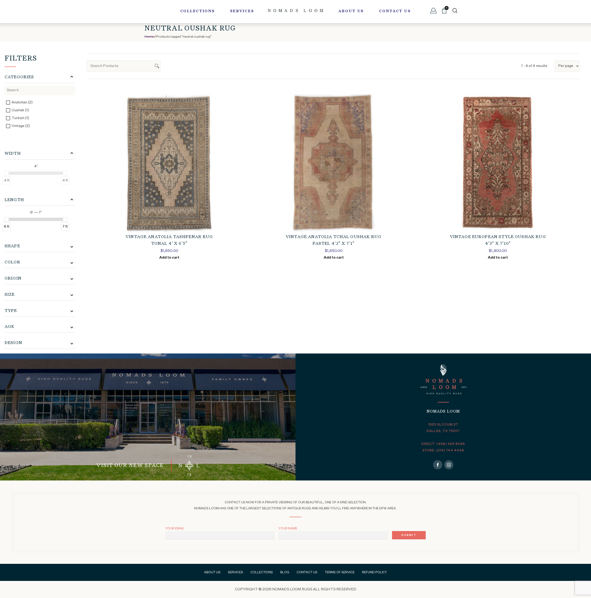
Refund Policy (374, 572)
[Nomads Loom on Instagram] (448, 464)
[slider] (6, 173)
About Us (351, 11)
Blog (284, 572)
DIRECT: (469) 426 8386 (443, 444)
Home (149, 36)
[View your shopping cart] (444, 12)
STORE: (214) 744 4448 (443, 450)
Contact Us (395, 11)
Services (242, 11)
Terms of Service (340, 572)
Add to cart (169, 258)
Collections (197, 11)
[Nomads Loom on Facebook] (437, 464)
